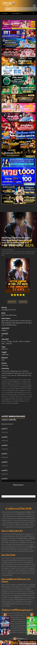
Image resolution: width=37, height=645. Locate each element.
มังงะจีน (15, 341)
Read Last (23, 302)
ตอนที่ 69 (4, 437)
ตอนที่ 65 (4, 470)
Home (4, 250)
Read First (12, 302)
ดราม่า (4, 341)
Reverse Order (7, 424)
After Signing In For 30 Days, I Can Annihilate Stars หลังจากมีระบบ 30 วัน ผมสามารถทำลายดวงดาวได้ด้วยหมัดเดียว (18, 253)
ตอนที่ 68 (5, 445)
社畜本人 (4, 330)
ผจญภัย (9, 341)
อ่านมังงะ (5, 13)
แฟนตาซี (9, 344)
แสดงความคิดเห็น (9, 419)
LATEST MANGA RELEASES (13, 416)
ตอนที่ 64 (5, 479)
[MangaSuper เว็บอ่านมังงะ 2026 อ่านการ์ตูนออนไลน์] (9, 4)
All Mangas (10, 250)
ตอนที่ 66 (4, 462)
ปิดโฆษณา (19, 638)
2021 (3, 360)
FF (2, 336)
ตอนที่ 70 (5, 429)
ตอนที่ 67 (4, 454)
